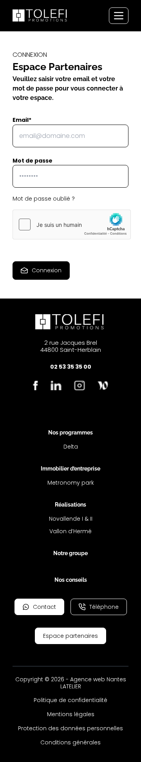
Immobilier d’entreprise (70, 468)
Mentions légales (70, 714)
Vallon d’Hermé (70, 531)
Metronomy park (70, 483)
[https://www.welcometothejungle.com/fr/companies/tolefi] (103, 385)
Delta (70, 447)
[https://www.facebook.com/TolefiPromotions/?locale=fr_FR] (35, 385)
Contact (44, 607)
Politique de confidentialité (70, 700)
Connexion (46, 270)
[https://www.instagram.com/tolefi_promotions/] (79, 385)
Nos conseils (70, 580)
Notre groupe (70, 553)
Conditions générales (70, 742)
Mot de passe (32, 161)
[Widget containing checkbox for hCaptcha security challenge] (72, 224)
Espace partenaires (70, 636)
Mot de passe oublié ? (44, 199)
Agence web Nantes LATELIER (93, 682)
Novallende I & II (70, 519)
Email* (22, 120)
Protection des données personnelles (70, 728)
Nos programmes (70, 432)
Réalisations (70, 504)
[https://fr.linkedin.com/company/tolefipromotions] (56, 385)
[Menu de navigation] (118, 15)
